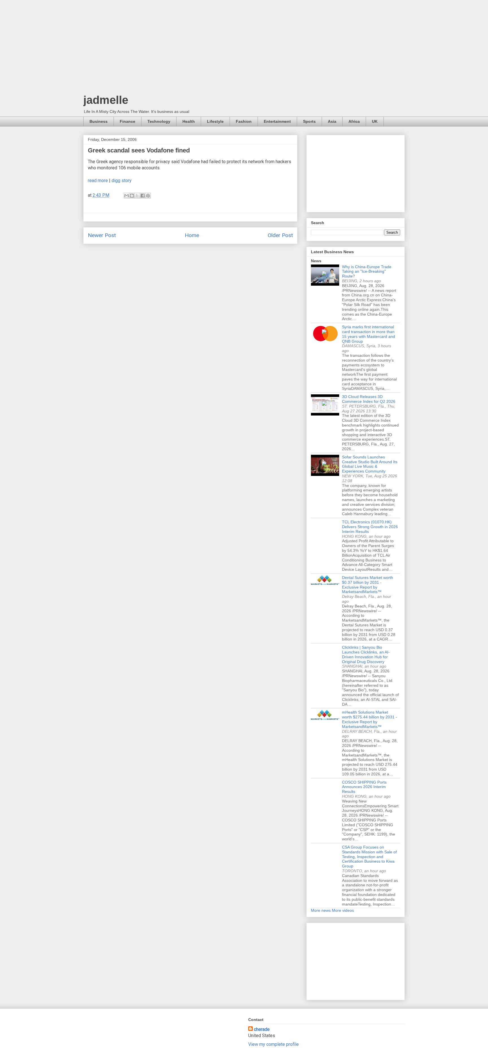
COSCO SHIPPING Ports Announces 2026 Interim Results (364, 787)
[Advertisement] (244, 48)
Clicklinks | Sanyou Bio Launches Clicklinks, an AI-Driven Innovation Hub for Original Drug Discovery (366, 654)
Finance (127, 121)
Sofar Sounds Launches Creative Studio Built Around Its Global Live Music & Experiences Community (369, 464)
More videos (343, 910)
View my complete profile (273, 1044)
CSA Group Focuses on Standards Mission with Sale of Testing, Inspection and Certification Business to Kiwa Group (369, 856)
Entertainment (277, 121)
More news (321, 910)
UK (375, 121)
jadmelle (105, 100)
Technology (158, 121)
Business (99, 121)
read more (98, 180)
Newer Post (102, 235)
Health (188, 121)
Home (192, 235)
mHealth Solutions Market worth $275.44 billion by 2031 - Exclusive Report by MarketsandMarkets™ (369, 719)
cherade (262, 1029)
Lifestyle (215, 121)
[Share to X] (137, 195)
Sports (309, 121)
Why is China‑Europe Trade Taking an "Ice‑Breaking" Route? (366, 271)
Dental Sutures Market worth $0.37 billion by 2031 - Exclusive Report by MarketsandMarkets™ (367, 584)
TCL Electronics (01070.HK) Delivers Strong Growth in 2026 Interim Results (370, 527)
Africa (354, 121)
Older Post (280, 235)
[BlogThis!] (132, 195)
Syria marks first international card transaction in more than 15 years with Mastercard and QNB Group (368, 334)
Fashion (244, 121)
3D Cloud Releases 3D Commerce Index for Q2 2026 (368, 399)
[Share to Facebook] (142, 195)
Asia (332, 121)
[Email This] (126, 195)
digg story (122, 180)
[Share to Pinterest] (148, 195)
